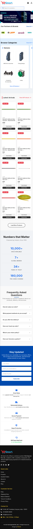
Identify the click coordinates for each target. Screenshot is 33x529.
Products (3, 474)
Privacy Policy (4, 501)
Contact (3, 481)
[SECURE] (19, 32)
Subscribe (16, 379)
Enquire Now (9, 128)
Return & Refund (5, 496)
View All (28, 26)
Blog (2, 484)
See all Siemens (14, 86)
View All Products (24, 97)
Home (2, 472)
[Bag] (28, 3)
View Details (9, 126)
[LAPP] (9, 32)
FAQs (2, 492)
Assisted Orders (5, 476)
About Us (3, 479)
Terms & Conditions (6, 499)
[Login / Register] (31, 3)
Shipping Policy (5, 494)
